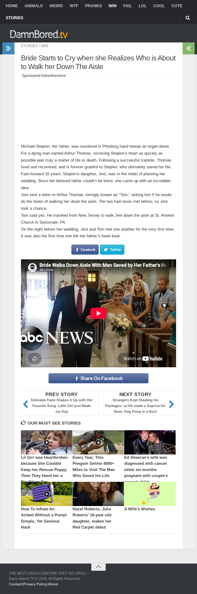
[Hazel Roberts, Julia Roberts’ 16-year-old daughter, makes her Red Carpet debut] (98, 494)
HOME (12, 6)
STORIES (14, 18)
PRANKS (93, 6)
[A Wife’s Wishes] (150, 494)
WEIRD (56, 6)
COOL (159, 6)
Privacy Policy (35, 584)
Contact (15, 584)
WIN (113, 6)
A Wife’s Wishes (139, 509)
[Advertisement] (98, 109)
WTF (74, 6)
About (53, 584)
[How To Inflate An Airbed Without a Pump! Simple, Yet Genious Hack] (46, 494)
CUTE (177, 6)
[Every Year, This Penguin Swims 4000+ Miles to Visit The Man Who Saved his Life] (98, 442)
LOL (143, 6)
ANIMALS (34, 6)
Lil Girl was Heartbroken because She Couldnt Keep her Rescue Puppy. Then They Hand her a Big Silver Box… (44, 469)
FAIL (127, 6)
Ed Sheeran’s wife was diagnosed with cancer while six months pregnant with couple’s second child (146, 469)
